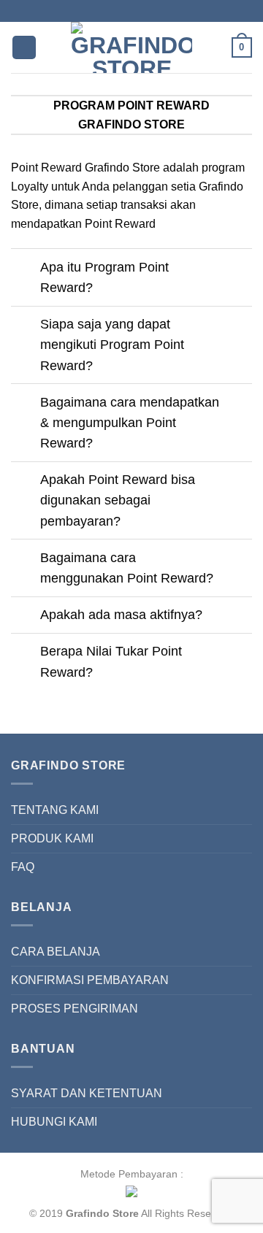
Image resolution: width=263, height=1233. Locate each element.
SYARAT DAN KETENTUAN (86, 1093)
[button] (24, 48)
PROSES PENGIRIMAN (74, 1008)
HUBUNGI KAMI (54, 1121)
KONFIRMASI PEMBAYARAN (90, 980)
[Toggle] (25, 268)
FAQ (22, 867)
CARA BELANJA (55, 951)
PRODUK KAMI (52, 838)
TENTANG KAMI (55, 810)
